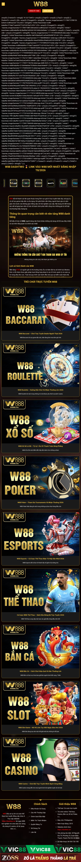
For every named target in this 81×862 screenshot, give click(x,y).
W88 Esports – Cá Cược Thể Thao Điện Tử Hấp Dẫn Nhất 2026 (40, 559)
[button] (3, 4)
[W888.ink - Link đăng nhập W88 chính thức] (40, 4)
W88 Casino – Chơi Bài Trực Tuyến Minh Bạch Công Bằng (40, 784)
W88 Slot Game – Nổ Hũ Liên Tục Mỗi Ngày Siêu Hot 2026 (40, 728)
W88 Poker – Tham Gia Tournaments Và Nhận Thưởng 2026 (40, 502)
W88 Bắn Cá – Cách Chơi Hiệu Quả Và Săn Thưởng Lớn (40, 671)
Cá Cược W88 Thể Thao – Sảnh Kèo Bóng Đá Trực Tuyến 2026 (40, 615)
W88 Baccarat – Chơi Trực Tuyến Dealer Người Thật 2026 (40, 334)
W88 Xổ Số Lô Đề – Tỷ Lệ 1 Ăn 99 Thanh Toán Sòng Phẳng (40, 446)
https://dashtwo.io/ (8, 821)
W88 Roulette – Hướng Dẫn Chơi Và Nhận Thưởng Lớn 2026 (40, 390)
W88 (4, 814)
